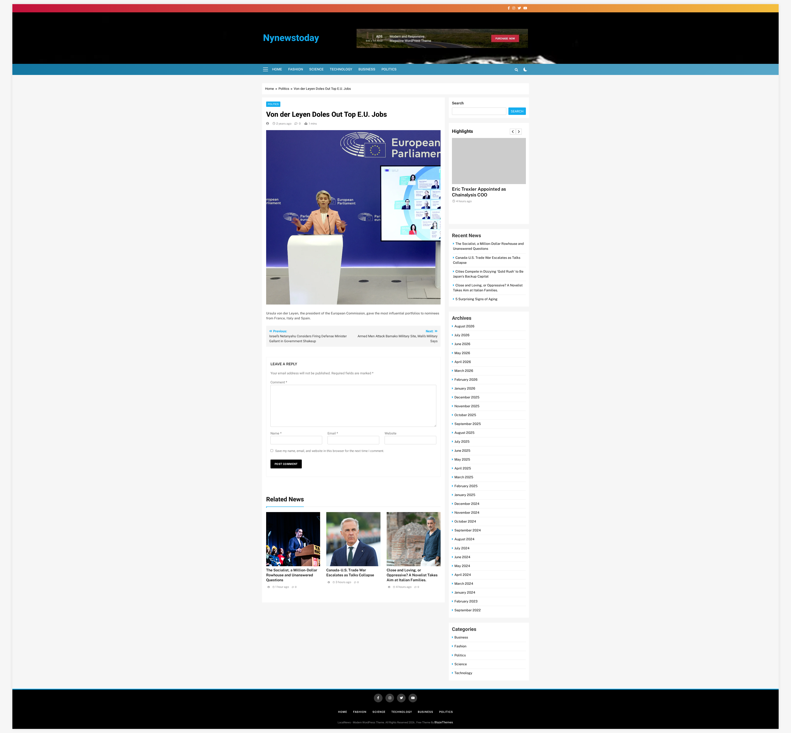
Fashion (295, 69)
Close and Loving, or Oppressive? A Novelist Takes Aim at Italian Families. (412, 575)
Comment (278, 382)
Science (316, 69)
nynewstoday (291, 38)
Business (366, 69)
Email (333, 433)
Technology (341, 69)
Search (458, 103)
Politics (389, 69)
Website (391, 433)
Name (276, 433)
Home (277, 69)
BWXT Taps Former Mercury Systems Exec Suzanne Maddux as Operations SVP (489, 194)
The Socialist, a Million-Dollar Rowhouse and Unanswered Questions (291, 575)
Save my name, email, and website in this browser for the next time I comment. (329, 451)
